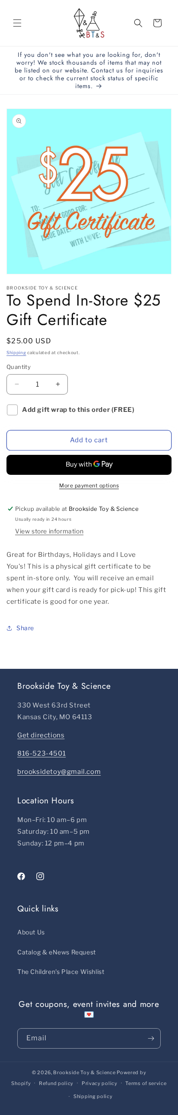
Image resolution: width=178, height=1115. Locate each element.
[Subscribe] (150, 1038)
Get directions (40, 735)
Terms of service (145, 1083)
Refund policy (56, 1083)
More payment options (89, 485)
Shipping (16, 352)
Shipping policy (93, 1096)
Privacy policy (100, 1083)
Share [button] (25, 628)
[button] (17, 23)
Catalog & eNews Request (56, 952)
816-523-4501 (41, 753)
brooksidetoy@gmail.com (59, 772)
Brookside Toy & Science (84, 1072)
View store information (49, 531)
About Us (31, 932)
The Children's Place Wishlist (60, 971)
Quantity (18, 366)
